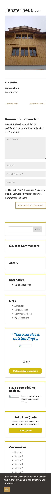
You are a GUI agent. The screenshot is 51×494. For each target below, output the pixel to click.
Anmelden (19, 305)
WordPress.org (21, 317)
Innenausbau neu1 (38, 103)
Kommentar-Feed (23, 313)
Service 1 (18, 452)
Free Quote (26, 430)
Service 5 (18, 468)
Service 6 (18, 472)
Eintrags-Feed (21, 309)
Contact (24, 396)
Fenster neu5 (11, 103)
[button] (15, 483)
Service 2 (18, 456)
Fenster (37, 11)
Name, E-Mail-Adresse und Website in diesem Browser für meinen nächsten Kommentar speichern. (25, 193)
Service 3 (18, 460)
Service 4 (18, 464)
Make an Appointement (25, 370)
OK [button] (6, 489)
